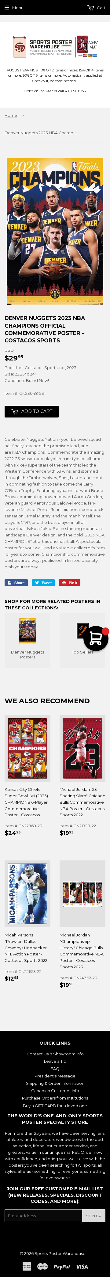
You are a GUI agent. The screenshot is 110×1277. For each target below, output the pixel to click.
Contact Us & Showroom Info (55, 1053)
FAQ (55, 1068)
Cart (100, 7)
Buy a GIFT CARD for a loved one (55, 1105)
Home (11, 115)
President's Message (55, 1075)
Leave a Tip (55, 1061)
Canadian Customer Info (55, 1090)
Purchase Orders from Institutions (55, 1098)
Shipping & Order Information (55, 1083)
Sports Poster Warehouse (60, 1253)
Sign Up (93, 1216)
